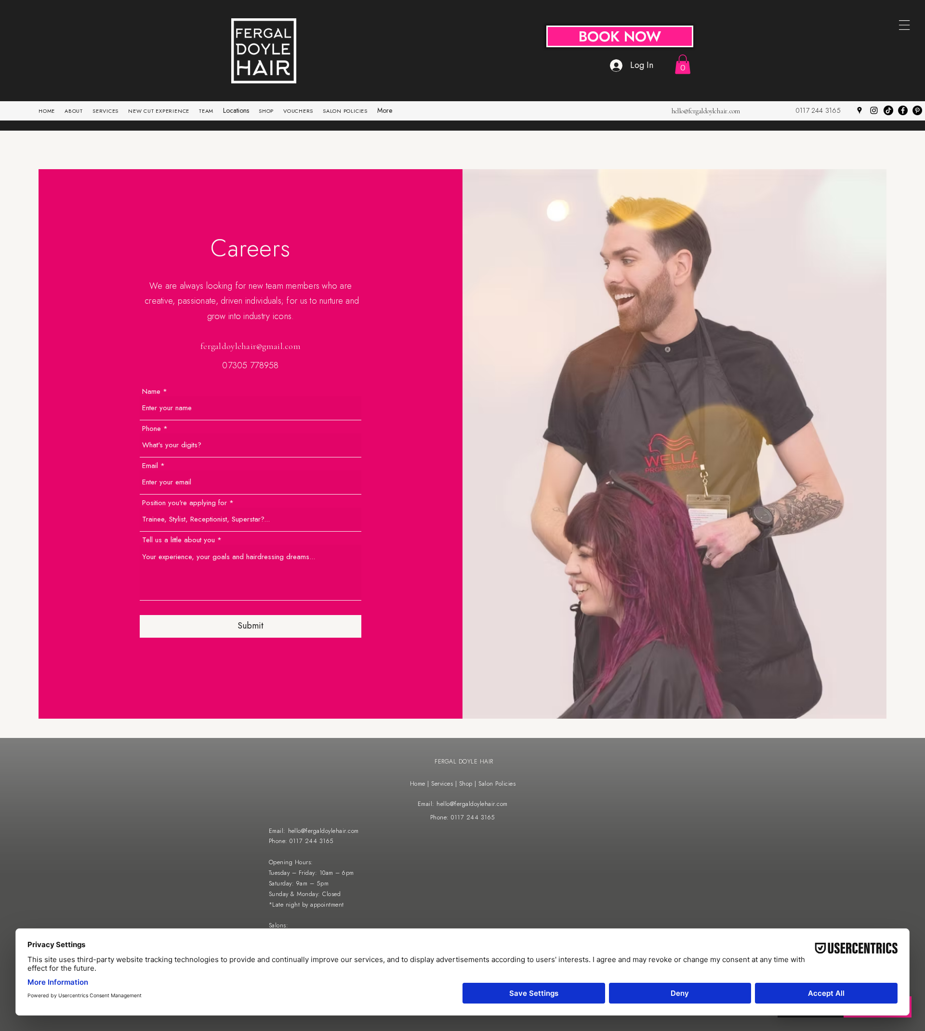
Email (150, 465)
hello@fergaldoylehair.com (706, 111)
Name (151, 391)
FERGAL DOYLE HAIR (464, 761)
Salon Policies (496, 783)
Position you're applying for (184, 503)
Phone (151, 428)
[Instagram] (874, 110)
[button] (682, 64)
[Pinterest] (917, 110)
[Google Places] (859, 110)
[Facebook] (903, 110)
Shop (467, 783)
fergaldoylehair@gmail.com (250, 346)
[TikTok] (888, 110)
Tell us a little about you (178, 540)
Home (417, 783)
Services (443, 783)
